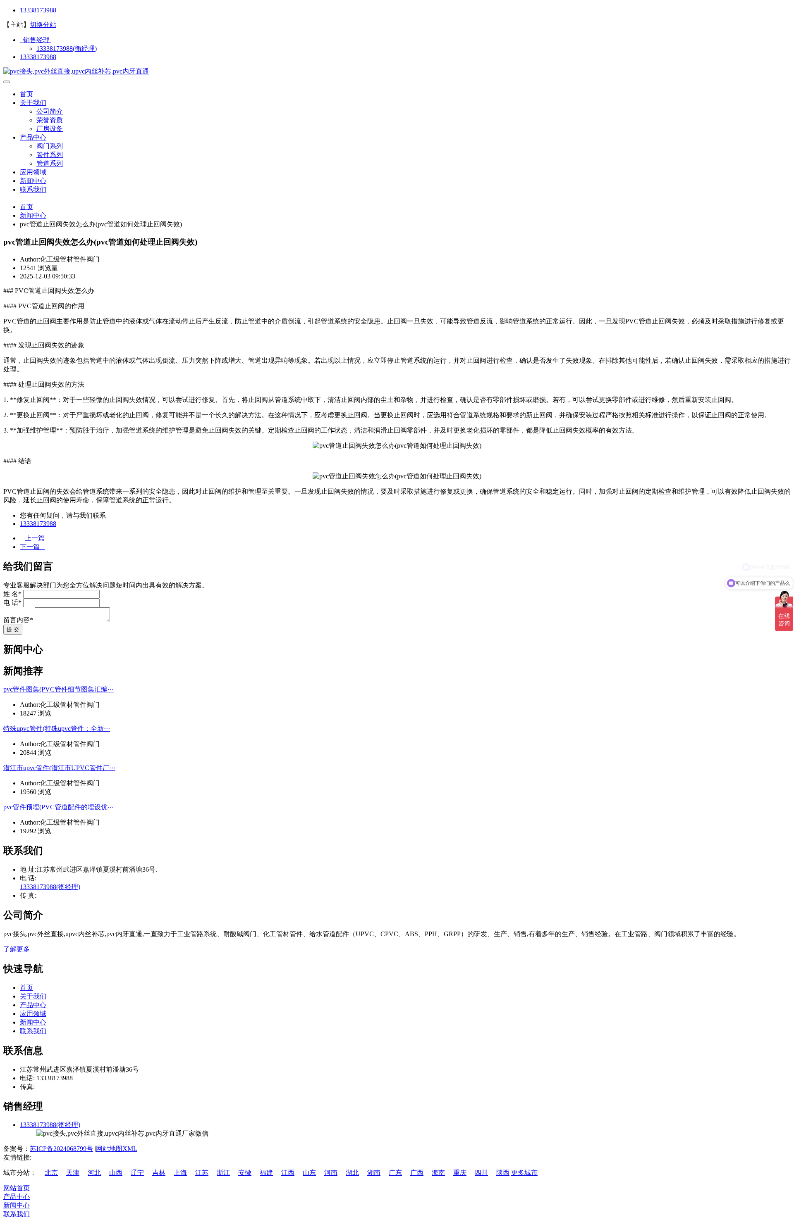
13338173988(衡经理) (66, 48)
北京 (51, 1172)
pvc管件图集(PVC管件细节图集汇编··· (58, 689)
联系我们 (33, 189)
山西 (115, 1172)
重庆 (459, 1172)
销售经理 (35, 39)
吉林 (158, 1172)
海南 (438, 1172)
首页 (26, 93)
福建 (266, 1172)
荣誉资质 (49, 120)
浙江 (223, 1172)
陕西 (502, 1172)
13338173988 (38, 10)
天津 (72, 1172)
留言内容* (18, 619)
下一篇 (32, 546)
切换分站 (43, 24)
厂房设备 (49, 128)
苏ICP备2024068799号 (61, 1148)
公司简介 (49, 111)
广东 (395, 1172)
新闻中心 (33, 180)
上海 (180, 1172)
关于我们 (33, 102)
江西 (287, 1172)
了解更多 (16, 949)
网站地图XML (116, 1148)
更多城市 (524, 1172)
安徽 (244, 1172)
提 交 (13, 629)
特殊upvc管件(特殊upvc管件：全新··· (56, 728)
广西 (416, 1172)
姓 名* (12, 593)
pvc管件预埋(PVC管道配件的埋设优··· (58, 807)
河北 (94, 1172)
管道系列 (49, 163)
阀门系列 (49, 146)
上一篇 (32, 538)
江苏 (201, 1172)
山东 (309, 1172)
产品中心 (33, 137)
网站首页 (16, 1187)
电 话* (12, 602)
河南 (330, 1172)
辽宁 (137, 1172)
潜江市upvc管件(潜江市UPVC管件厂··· (59, 767)
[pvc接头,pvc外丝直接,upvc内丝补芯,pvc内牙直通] (76, 71)
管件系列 (49, 154)
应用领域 (33, 172)
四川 (481, 1172)
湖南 (373, 1172)
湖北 (352, 1172)
